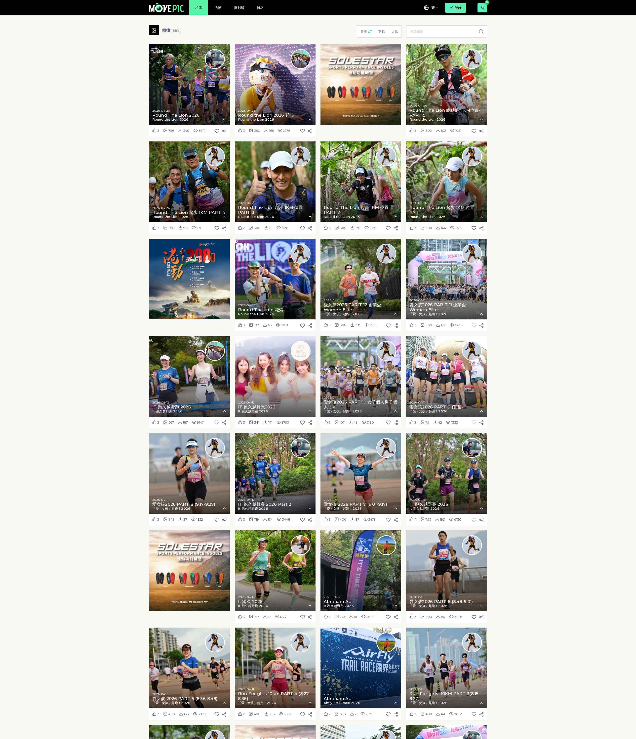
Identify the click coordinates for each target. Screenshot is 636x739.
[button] (366, 31)
